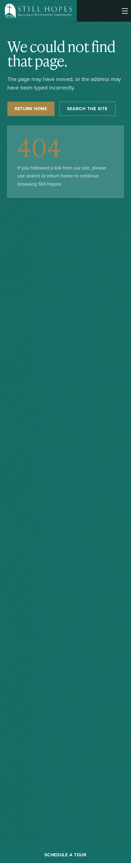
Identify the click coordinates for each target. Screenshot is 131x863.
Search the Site (87, 109)
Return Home (31, 109)
